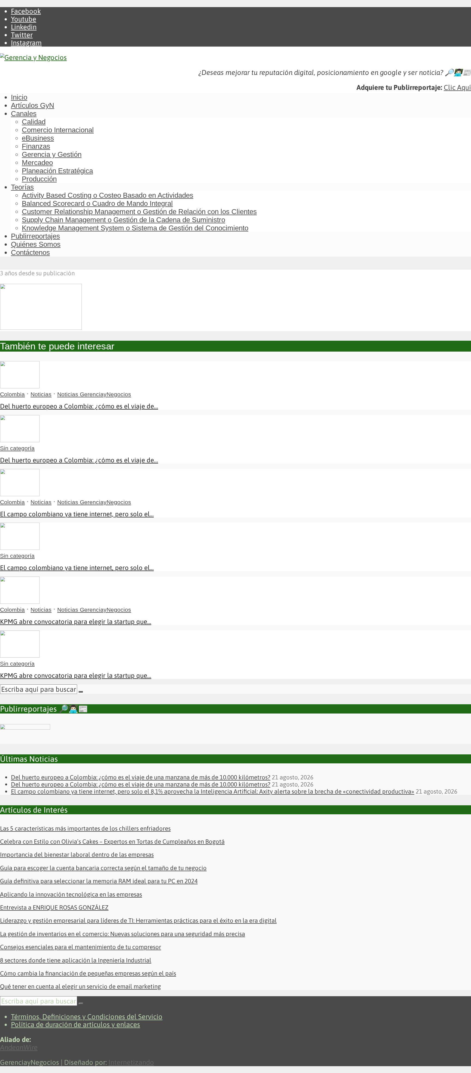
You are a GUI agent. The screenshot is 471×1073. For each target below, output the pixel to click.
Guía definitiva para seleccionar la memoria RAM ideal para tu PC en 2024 (99, 881)
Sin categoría (17, 448)
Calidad (34, 122)
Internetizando (131, 1062)
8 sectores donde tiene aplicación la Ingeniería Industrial (75, 960)
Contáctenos (30, 252)
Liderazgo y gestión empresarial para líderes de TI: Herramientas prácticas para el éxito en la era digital (138, 920)
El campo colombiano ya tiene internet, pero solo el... (77, 514)
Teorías (22, 187)
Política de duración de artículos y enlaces (75, 1024)
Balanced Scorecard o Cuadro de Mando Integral (97, 203)
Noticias (41, 394)
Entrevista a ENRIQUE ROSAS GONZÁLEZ (54, 907)
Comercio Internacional (58, 130)
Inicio (19, 97)
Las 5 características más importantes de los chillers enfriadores (85, 828)
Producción (39, 179)
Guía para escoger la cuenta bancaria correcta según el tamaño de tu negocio (103, 867)
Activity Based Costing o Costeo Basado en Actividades (107, 195)
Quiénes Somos (36, 244)
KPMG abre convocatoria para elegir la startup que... (75, 621)
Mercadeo (37, 162)
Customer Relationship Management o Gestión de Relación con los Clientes (139, 211)
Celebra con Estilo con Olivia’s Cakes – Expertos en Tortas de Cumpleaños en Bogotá (112, 841)
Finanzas (36, 146)
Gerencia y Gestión (51, 154)
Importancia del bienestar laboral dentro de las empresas (77, 854)
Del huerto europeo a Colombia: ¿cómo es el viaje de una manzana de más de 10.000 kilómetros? (140, 777)
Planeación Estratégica (57, 171)
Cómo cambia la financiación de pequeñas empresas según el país (88, 973)
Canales (24, 113)
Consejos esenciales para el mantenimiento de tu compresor (80, 946)
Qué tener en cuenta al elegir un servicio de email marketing (80, 986)
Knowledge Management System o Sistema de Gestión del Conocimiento (135, 228)
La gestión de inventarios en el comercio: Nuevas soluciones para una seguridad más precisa (122, 933)
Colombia (12, 394)
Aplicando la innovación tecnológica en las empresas (71, 894)
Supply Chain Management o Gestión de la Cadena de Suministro (123, 220)
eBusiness (38, 138)
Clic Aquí (457, 87)
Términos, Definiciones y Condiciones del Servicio (86, 1016)
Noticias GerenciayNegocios (94, 394)
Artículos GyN (32, 105)
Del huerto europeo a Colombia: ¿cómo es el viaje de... (79, 406)
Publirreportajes (35, 236)
